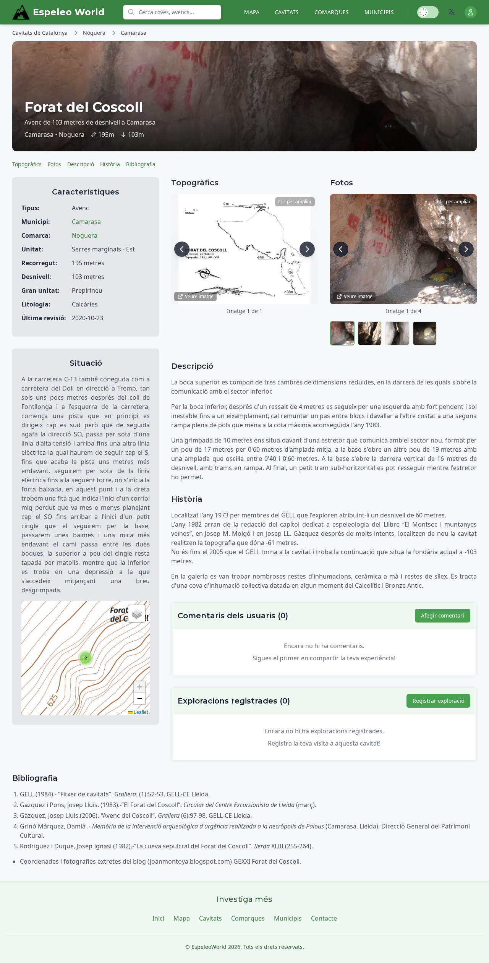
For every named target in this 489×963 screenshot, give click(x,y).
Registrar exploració (438, 700)
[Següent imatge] (307, 249)
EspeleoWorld (209, 946)
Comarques (331, 12)
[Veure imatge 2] (370, 333)
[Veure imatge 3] (397, 333)
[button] (85, 658)
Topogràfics (27, 164)
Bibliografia (140, 164)
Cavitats (287, 12)
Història (110, 164)
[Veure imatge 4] (425, 333)
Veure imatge (199, 296)
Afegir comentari (442, 615)
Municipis (379, 12)
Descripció (80, 164)
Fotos (54, 164)
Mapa (251, 12)
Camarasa (133, 32)
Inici (158, 918)
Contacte (324, 918)
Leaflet (140, 711)
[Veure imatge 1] (342, 333)
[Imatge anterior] (181, 249)
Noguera (94, 32)
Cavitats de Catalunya (40, 32)
